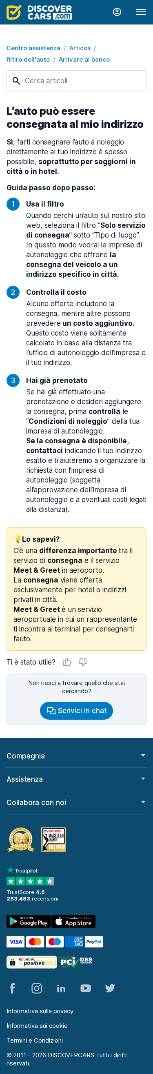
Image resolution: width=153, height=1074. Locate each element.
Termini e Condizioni (35, 1040)
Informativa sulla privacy (40, 1011)
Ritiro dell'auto (28, 59)
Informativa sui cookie (37, 1026)
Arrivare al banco (84, 59)
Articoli (80, 48)
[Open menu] (141, 12)
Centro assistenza (33, 48)
